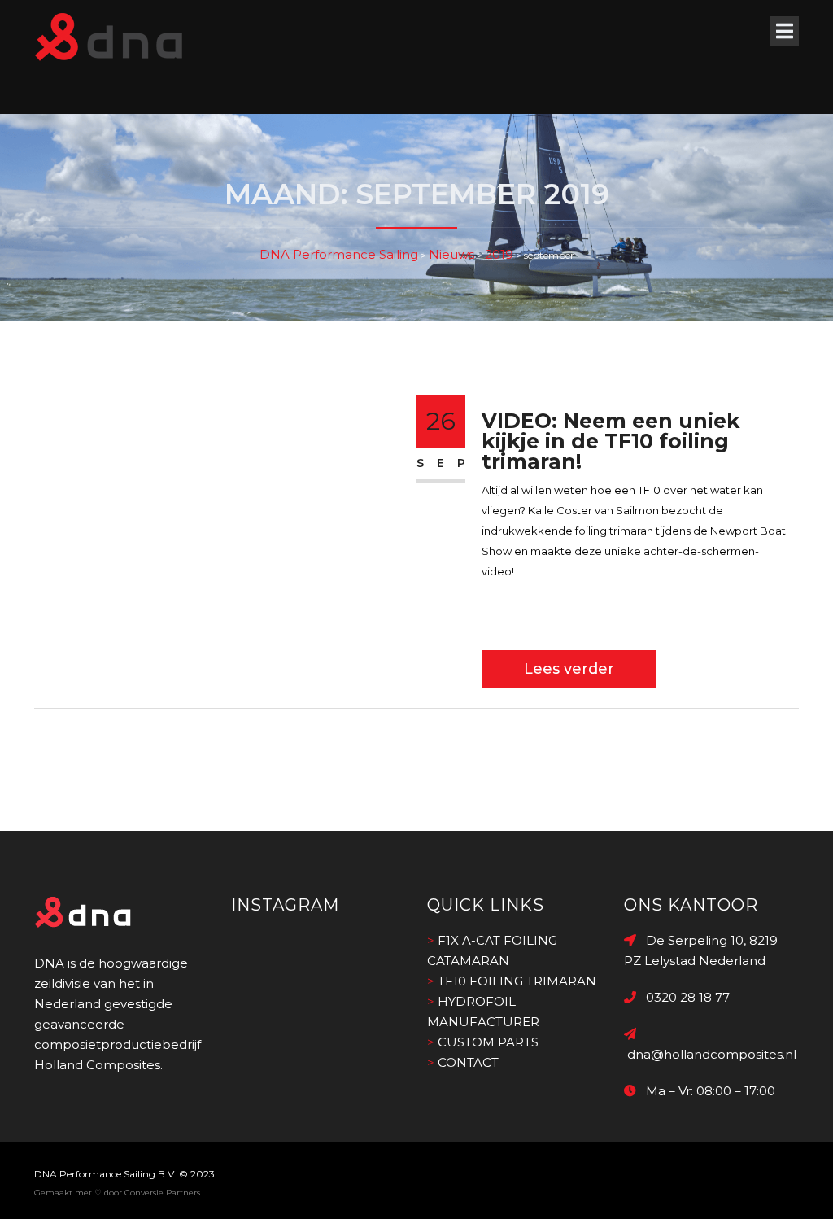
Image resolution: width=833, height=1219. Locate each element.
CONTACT (468, 1062)
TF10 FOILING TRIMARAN (517, 981)
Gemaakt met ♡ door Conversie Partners (117, 1192)
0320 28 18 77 (683, 997)
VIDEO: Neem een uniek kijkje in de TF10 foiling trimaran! (611, 441)
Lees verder (569, 669)
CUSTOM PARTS (488, 1042)
